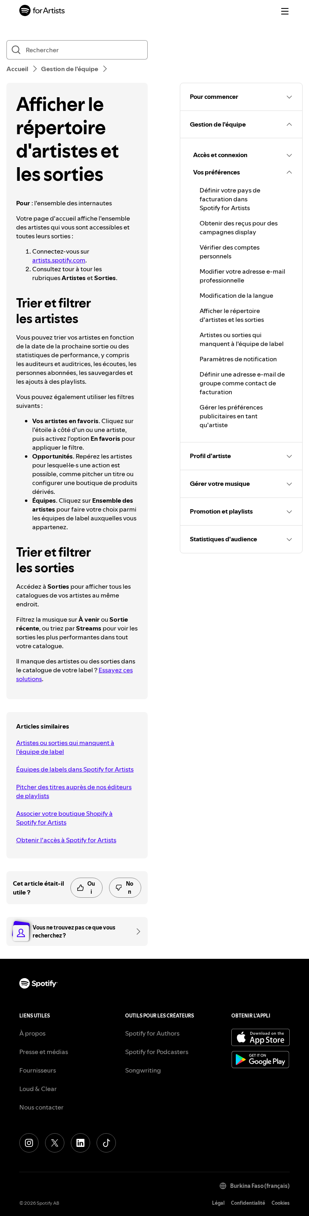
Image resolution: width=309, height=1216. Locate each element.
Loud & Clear (38, 1088)
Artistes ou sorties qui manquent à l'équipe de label (65, 747)
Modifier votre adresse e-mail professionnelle (242, 276)
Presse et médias (43, 1051)
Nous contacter (41, 1107)
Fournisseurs (37, 1070)
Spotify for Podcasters (156, 1051)
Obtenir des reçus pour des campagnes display (239, 227)
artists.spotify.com (58, 260)
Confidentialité (248, 1203)
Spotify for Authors (152, 1033)
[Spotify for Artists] (42, 11)
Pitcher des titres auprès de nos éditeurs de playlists (74, 791)
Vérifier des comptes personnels (230, 251)
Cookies (281, 1203)
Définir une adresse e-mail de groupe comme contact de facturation (242, 383)
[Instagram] (29, 1143)
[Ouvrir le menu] (285, 11)
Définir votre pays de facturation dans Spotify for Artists (230, 199)
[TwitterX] (54, 1143)
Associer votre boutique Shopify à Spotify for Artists (64, 818)
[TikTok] (106, 1143)
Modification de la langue (236, 295)
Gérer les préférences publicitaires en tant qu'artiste (231, 416)
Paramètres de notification (238, 358)
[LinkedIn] (80, 1143)
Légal (218, 1203)
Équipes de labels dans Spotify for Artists (75, 769)
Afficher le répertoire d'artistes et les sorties (232, 315)
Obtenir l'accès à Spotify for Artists (66, 839)
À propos (32, 1033)
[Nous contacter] (135, 931)
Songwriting (143, 1070)
